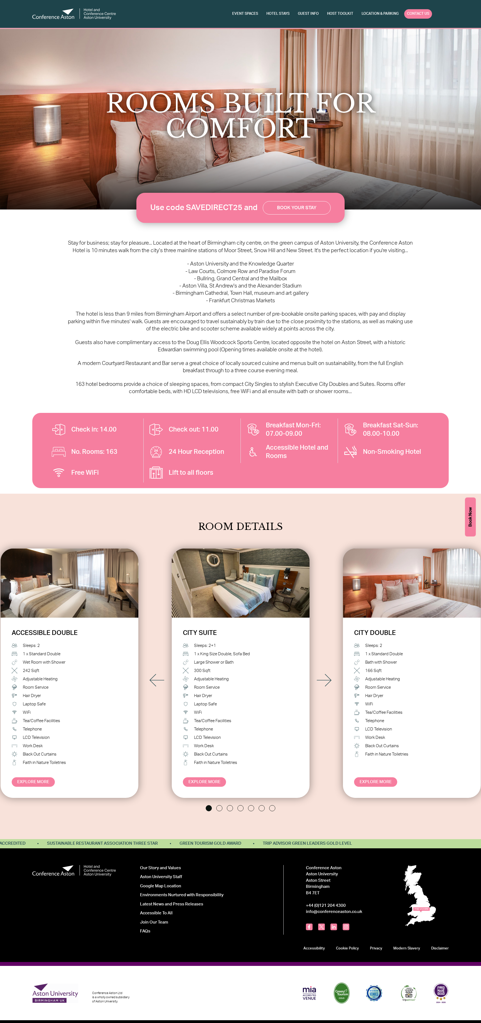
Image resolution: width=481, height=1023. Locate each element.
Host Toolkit (340, 14)
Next (324, 680)
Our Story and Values (160, 868)
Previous (156, 680)
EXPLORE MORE (33, 782)
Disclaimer (440, 948)
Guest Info (308, 14)
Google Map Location (160, 886)
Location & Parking (380, 14)
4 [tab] (240, 808)
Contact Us (418, 14)
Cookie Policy (347, 948)
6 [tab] (262, 808)
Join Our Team (154, 922)
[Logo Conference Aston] (74, 14)
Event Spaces (245, 14)
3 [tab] (230, 808)
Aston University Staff (161, 877)
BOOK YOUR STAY (296, 207)
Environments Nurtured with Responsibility (182, 895)
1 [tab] (209, 808)
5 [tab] (251, 808)
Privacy (376, 948)
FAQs (145, 931)
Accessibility (314, 948)
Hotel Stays (277, 14)
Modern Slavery (406, 948)
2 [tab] (219, 808)
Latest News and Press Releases (171, 904)
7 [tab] (272, 808)
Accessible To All (156, 913)
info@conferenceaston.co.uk (334, 912)
